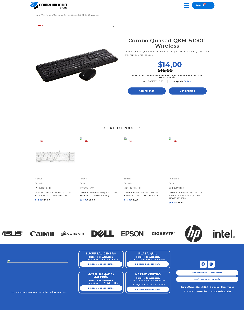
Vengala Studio (222, 291)
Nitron (127, 178)
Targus (83, 178)
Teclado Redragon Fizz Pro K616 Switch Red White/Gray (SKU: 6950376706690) (186, 195)
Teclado (58, 15)
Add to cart (146, 91)
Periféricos (47, 15)
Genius (38, 178)
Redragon (174, 178)
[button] (5, 230)
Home (37, 15)
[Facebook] (203, 264)
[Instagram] (211, 264)
